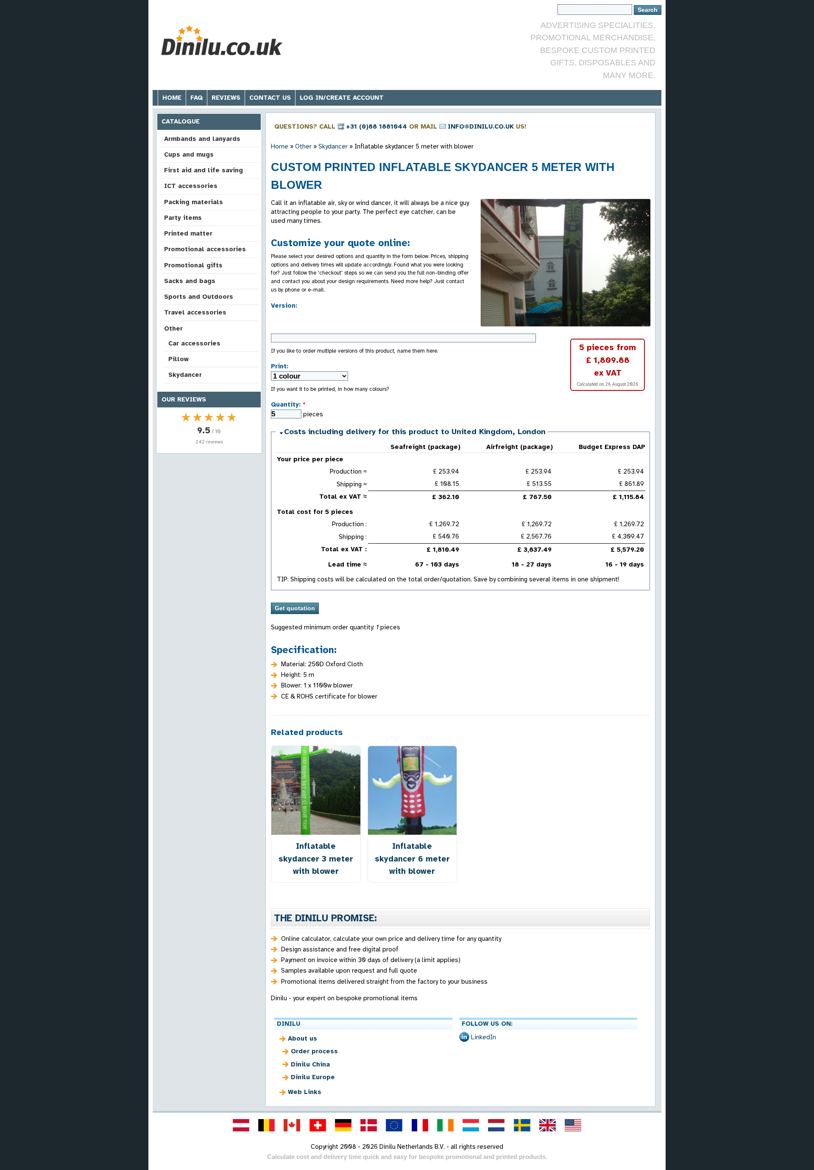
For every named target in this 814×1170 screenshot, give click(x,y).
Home (171, 97)
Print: (279, 366)
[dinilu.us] (573, 1125)
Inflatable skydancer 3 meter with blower (316, 858)
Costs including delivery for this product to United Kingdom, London (415, 431)
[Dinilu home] (221, 40)
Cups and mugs (189, 154)
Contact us (270, 97)
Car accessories (194, 343)
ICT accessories (190, 186)
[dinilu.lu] (471, 1125)
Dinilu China (310, 1064)
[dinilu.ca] (292, 1125)
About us (302, 1038)
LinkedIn (483, 1037)
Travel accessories (195, 312)
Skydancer (185, 375)
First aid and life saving (203, 170)
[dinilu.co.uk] (547, 1125)
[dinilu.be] (267, 1125)
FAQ (196, 97)
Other (173, 328)
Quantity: (288, 404)
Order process (314, 1051)
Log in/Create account (342, 97)
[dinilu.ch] (317, 1125)
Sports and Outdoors (198, 296)
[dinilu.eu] (394, 1125)
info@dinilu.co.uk (481, 126)
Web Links (304, 1092)
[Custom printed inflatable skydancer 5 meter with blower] (565, 262)
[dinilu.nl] (496, 1125)
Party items (183, 218)
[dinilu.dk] (369, 1125)
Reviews (226, 97)
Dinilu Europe (313, 1077)
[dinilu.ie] (445, 1125)
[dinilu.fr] (420, 1125)
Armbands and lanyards (202, 139)
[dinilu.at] (241, 1125)
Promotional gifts (193, 265)
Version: (284, 305)
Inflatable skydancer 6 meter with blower (412, 858)
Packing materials (193, 202)
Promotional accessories (205, 249)
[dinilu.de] (343, 1125)
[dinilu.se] (522, 1125)
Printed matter (188, 233)
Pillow (178, 359)
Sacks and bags (189, 281)
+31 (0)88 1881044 (376, 126)
